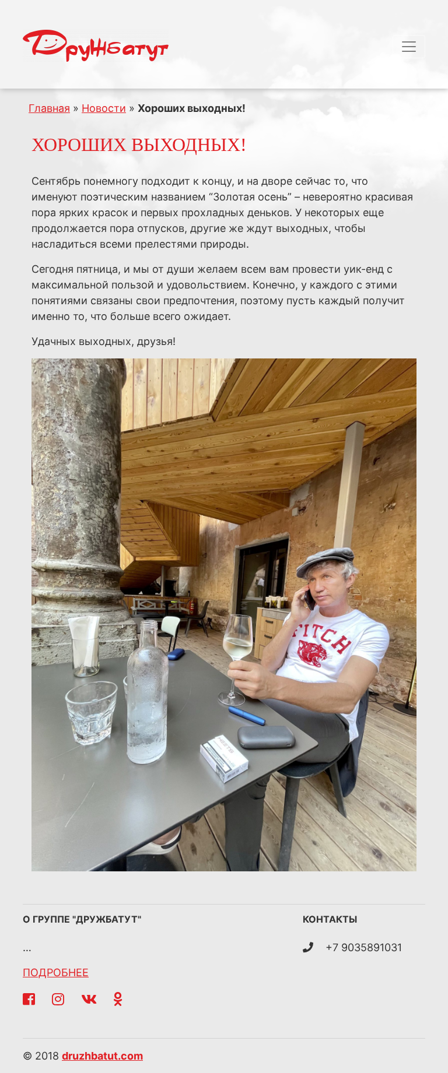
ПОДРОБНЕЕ (56, 972)
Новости (104, 108)
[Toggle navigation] (409, 46)
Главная (49, 108)
